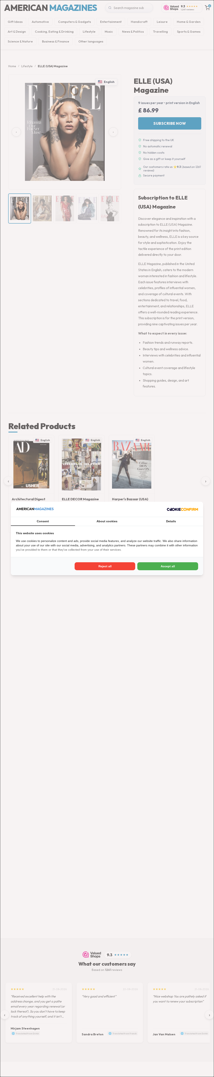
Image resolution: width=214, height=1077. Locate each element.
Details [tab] (171, 521)
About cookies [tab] (107, 521)
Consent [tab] (43, 521)
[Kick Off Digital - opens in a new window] (182, 509)
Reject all (105, 566)
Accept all (168, 566)
